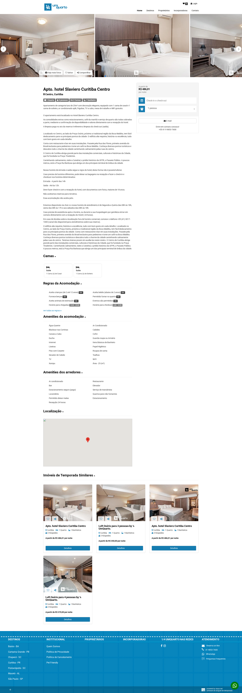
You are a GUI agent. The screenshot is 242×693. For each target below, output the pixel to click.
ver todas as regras (51, 310)
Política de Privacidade (57, 652)
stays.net (219, 689)
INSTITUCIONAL (55, 639)
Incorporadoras (180, 10)
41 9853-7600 (211, 650)
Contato (195, 10)
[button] (238, 49)
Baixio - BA (13, 646)
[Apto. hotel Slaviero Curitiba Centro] (67, 503)
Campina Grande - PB (18, 652)
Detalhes (68, 548)
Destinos (150, 10)
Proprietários (164, 10)
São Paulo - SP (15, 679)
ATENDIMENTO (210, 639)
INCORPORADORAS (134, 639)
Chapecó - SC (14, 657)
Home (139, 10)
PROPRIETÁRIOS (94, 639)
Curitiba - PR (14, 662)
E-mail (168, 121)
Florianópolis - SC (16, 668)
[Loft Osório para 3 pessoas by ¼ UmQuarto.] (120, 503)
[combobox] (171, 109)
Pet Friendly (52, 662)
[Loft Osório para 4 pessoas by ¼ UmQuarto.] (67, 574)
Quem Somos (53, 646)
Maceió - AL (14, 673)
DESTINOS (14, 639)
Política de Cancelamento (59, 657)
